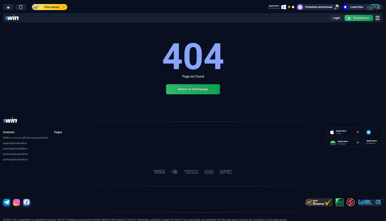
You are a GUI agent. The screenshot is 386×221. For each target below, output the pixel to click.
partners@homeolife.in (15, 159)
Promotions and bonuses (318, 7)
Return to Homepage (193, 89)
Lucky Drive (356, 7)
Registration (362, 18)
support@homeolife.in (15, 143)
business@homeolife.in (15, 154)
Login (336, 18)
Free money (51, 7)
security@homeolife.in (15, 148)
